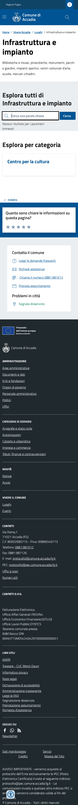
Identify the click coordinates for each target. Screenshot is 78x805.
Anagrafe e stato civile (17, 428)
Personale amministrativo (19, 393)
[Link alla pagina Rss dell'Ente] (19, 730)
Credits (23, 756)
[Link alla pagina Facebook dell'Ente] (4, 730)
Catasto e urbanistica (16, 441)
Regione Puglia (13, 4)
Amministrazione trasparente (21, 690)
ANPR (6, 659)
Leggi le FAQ (10, 695)
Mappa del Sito (54, 756)
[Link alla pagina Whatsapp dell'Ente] (12, 730)
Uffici (5, 406)
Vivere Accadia (21, 32)
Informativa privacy (15, 672)
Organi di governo (14, 387)
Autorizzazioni (11, 434)
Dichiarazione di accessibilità (21, 685)
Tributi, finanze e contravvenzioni (24, 454)
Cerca (67, 115)
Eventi (6, 510)
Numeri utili (10, 577)
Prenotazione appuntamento (21, 705)
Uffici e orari (10, 571)
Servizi (47, 751)
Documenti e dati (13, 374)
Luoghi (38, 32)
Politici (6, 400)
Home (5, 32)
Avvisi (6, 482)
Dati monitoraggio (14, 751)
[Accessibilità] (10, 794)
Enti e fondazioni (13, 380)
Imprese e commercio (16, 447)
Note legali (9, 678)
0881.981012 (24, 547)
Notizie (7, 476)
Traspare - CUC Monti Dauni (20, 666)
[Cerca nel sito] (65, 17)
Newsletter (9, 736)
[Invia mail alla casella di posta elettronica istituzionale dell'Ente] (34, 558)
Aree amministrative (15, 368)
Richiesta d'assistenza (17, 710)
